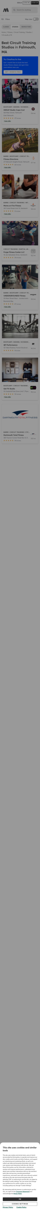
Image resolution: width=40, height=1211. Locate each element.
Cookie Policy (21, 1207)
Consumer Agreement (22, 1191)
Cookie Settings (20, 1204)
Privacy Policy (18, 1193)
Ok (20, 1199)
